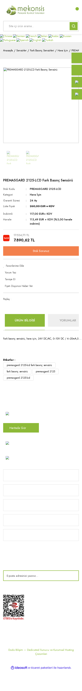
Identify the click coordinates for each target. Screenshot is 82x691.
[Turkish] (47, 40)
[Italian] (43, 36)
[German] (19, 36)
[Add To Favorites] (41, 266)
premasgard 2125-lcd (18, 378)
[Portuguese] (8, 40)
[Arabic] (54, 36)
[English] (35, 40)
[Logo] (25, 10)
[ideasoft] (19, 668)
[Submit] (72, 575)
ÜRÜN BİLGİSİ (25, 320)
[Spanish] (22, 40)
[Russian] (65, 36)
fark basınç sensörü (17, 371)
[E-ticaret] (40, 668)
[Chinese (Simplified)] (6, 36)
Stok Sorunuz (41, 251)
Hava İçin (35, 195)
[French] (32, 36)
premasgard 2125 (45, 371)
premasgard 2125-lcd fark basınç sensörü (29, 365)
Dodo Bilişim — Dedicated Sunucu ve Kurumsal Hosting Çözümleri (41, 652)
